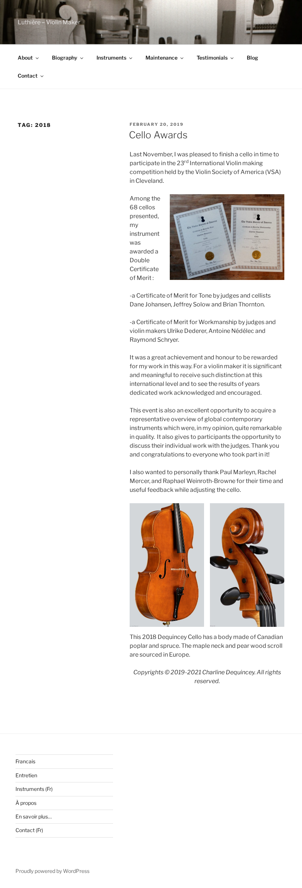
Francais (25, 761)
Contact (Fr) (29, 830)
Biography (64, 57)
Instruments (111, 57)
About (25, 57)
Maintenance (161, 57)
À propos (25, 803)
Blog (252, 57)
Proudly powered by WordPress (52, 871)
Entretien (26, 775)
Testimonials (212, 57)
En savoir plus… (33, 816)
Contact (28, 75)
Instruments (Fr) (34, 789)
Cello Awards (158, 135)
